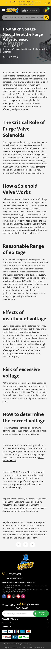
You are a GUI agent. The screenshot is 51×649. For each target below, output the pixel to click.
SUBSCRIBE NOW (42, 614)
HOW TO (14, 46)
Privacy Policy (26, 644)
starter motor (18, 353)
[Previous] (6, 3)
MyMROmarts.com (8, 644)
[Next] (45, 3)
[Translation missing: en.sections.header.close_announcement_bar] (49, 3)
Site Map (18, 644)
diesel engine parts (30, 233)
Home (5, 46)
